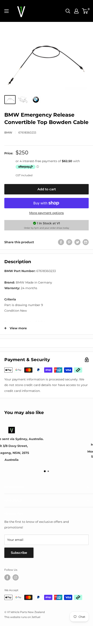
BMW (8, 132)
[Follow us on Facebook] (7, 577)
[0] (85, 11)
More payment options (46, 213)
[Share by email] (86, 242)
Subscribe (19, 553)
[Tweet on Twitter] (77, 242)
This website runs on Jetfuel (22, 617)
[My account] (76, 11)
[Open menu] (6, 11)
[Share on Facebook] (61, 242)
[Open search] (68, 11)
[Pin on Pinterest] (69, 242)
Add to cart (46, 189)
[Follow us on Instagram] (16, 577)
